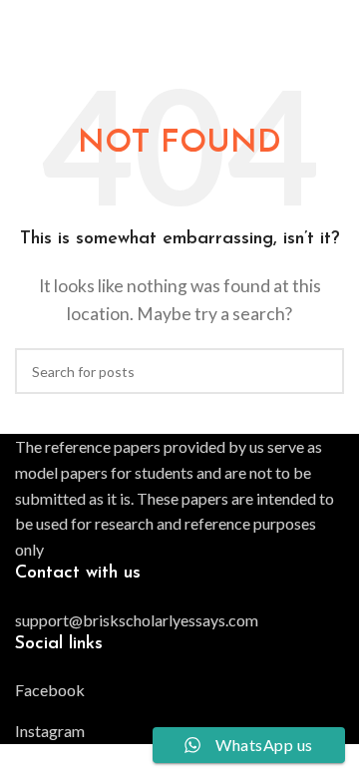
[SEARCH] (321, 371)
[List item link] (179, 620)
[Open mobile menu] (336, 20)
